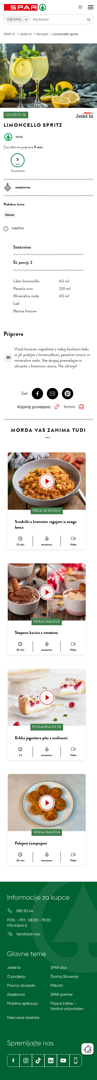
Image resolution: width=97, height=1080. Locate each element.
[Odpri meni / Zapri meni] (90, 7)
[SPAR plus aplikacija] (75, 1060)
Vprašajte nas (27, 934)
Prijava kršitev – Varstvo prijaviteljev (67, 1006)
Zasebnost (16, 994)
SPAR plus (58, 967)
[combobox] (18, 19)
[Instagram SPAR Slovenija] (26, 1060)
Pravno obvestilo (21, 985)
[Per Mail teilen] (52, 393)
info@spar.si (17, 925)
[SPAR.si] (26, 7)
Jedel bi (26, 34)
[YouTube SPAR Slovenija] (63, 1060)
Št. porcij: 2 (22, 262)
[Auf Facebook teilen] (37, 393)
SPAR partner (61, 994)
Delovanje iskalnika (23, 1017)
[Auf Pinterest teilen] (67, 393)
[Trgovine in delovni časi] (80, 7)
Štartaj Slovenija (64, 976)
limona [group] (9, 214)
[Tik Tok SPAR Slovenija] (38, 1060)
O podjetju (16, 976)
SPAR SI (9, 34)
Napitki (18, 228)
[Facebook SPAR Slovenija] (13, 1060)
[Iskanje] (88, 19)
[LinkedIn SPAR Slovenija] (50, 1060)
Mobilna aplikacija (22, 1003)
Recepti (42, 34)
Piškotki (56, 985)
